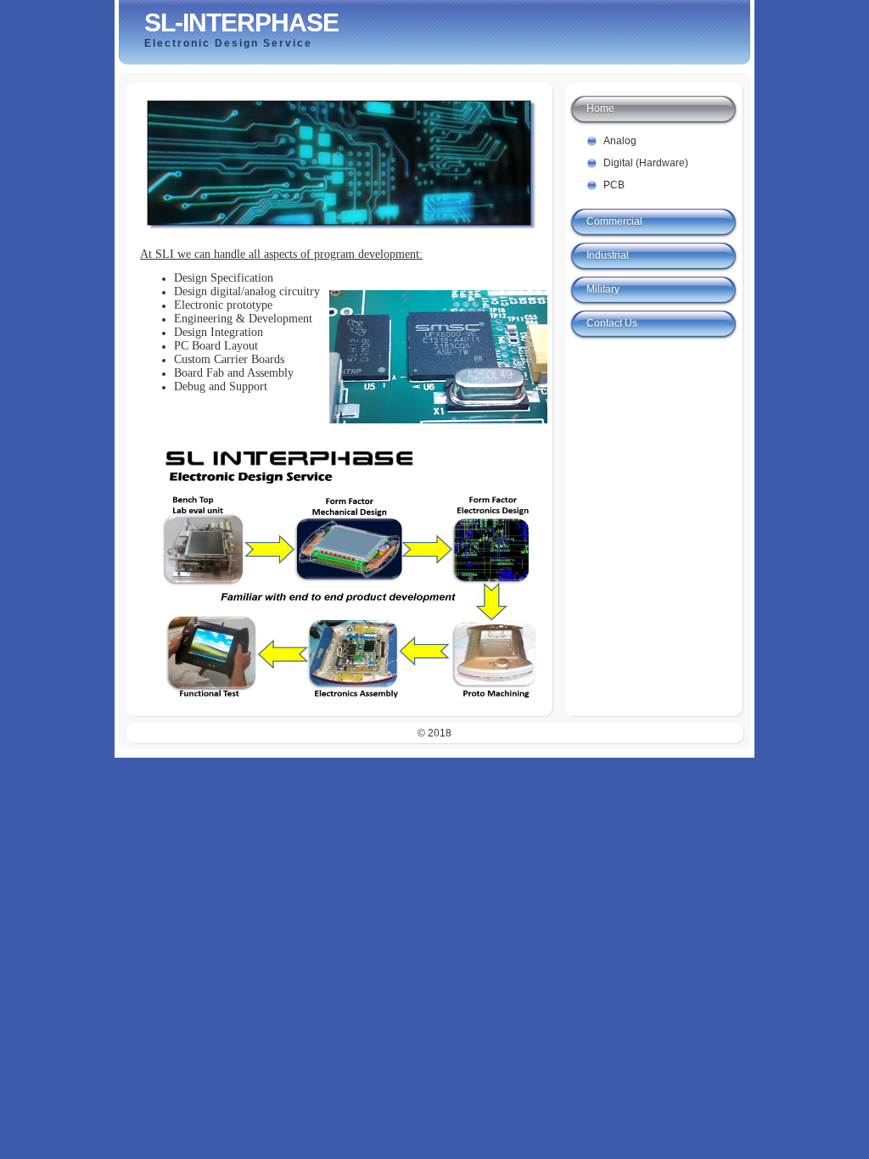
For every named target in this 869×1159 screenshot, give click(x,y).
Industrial (607, 255)
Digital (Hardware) (645, 163)
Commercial (614, 221)
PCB (614, 185)
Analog (619, 141)
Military (603, 289)
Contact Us (611, 323)
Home (600, 109)
